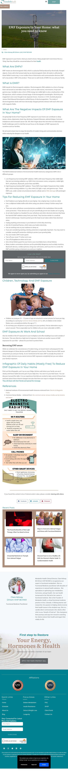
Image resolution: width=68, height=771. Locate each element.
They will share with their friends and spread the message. (21, 381)
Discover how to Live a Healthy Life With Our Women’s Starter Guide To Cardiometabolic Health (48, 558)
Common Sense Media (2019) (32, 321)
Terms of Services (54, 274)
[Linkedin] (16, 748)
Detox (5, 49)
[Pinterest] (20, 748)
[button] (46, 1)
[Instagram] (8, 748)
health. (39, 61)
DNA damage (50, 191)
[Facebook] (4, 748)
